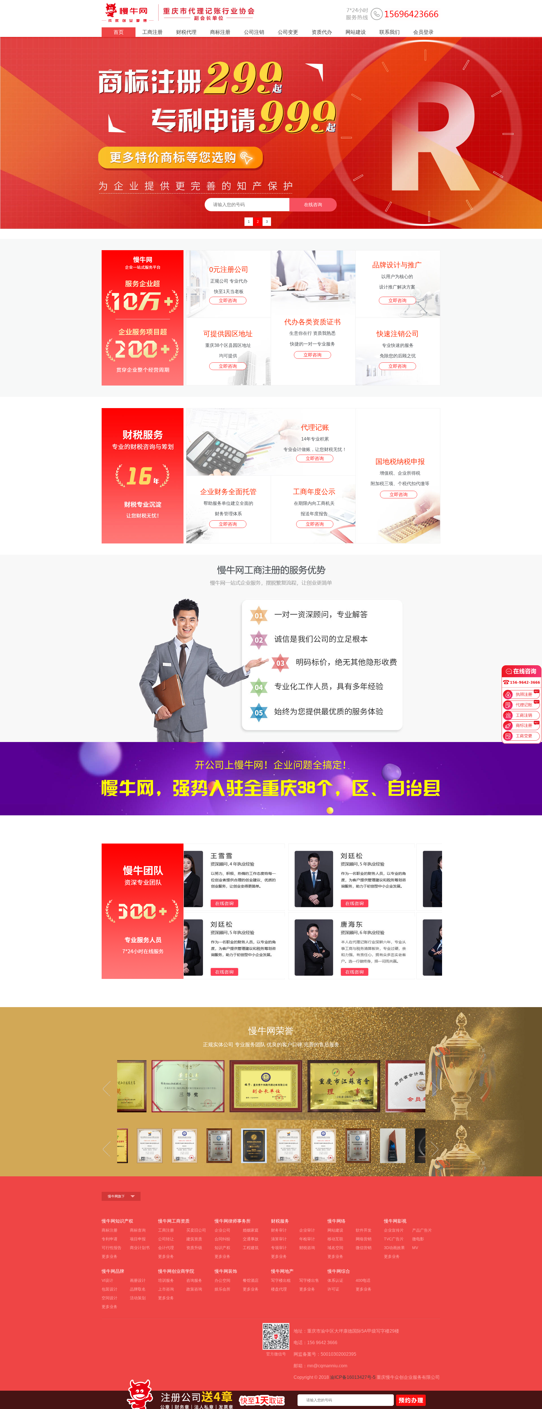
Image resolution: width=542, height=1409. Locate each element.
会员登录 (423, 32)
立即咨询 (228, 300)
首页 (118, 32)
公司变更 (288, 32)
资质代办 (322, 32)
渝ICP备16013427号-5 (352, 1377)
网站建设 (356, 32)
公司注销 (254, 32)
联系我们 (389, 32)
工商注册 (152, 32)
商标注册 (220, 32)
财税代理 (186, 32)
